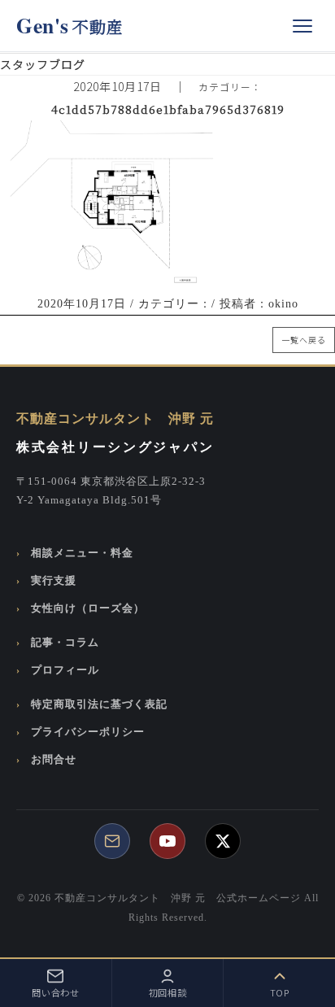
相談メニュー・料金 (82, 553)
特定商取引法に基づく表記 (99, 704)
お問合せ (53, 759)
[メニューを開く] (302, 26)
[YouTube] (167, 841)
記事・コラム (65, 642)
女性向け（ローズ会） (88, 608)
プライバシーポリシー (88, 732)
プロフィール (65, 670)
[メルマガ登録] (112, 841)
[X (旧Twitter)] (223, 841)
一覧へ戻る (303, 339)
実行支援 (53, 580)
